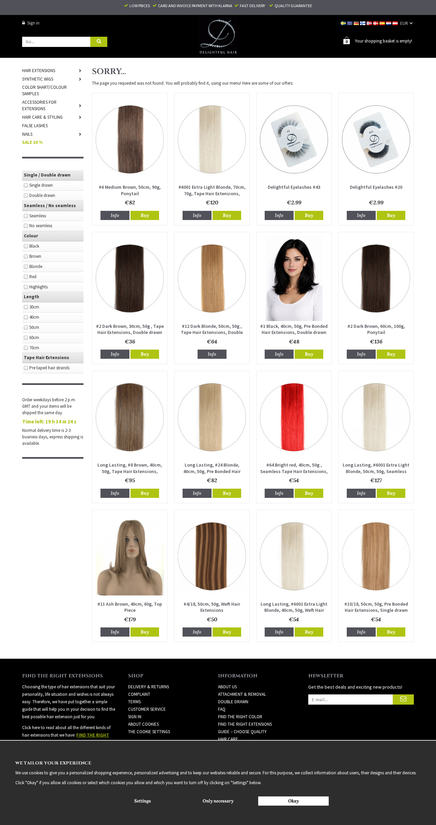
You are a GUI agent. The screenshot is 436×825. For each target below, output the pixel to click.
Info (115, 215)
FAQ (221, 709)
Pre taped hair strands (49, 368)
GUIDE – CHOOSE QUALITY (242, 732)
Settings (142, 801)
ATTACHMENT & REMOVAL (242, 694)
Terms (134, 702)
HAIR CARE (228, 739)
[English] (350, 23)
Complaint (139, 694)
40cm (34, 317)
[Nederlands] (389, 23)
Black (34, 246)
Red (32, 277)
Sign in (33, 23)
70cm (34, 348)
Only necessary (218, 801)
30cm (34, 307)
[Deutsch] (357, 23)
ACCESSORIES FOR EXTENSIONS (39, 105)
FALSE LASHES (35, 126)
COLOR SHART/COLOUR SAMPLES (44, 90)
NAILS (27, 134)
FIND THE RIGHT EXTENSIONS (245, 724)
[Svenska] (344, 23)
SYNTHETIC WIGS (37, 79)
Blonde (35, 266)
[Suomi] (363, 23)
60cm (34, 337)
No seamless (40, 226)
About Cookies (143, 724)
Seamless (37, 216)
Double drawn (42, 195)
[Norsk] (370, 23)
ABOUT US (227, 687)
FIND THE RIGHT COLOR (240, 717)
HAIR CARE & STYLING (42, 117)
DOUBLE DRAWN (233, 702)
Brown (35, 256)
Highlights (38, 287)
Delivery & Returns (148, 687)
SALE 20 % (32, 142)
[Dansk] (376, 23)
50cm (34, 327)
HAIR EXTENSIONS (38, 70)
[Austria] (395, 23)
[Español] (382, 23)
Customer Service (147, 709)
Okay (293, 801)
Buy (145, 215)
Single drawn (41, 185)
